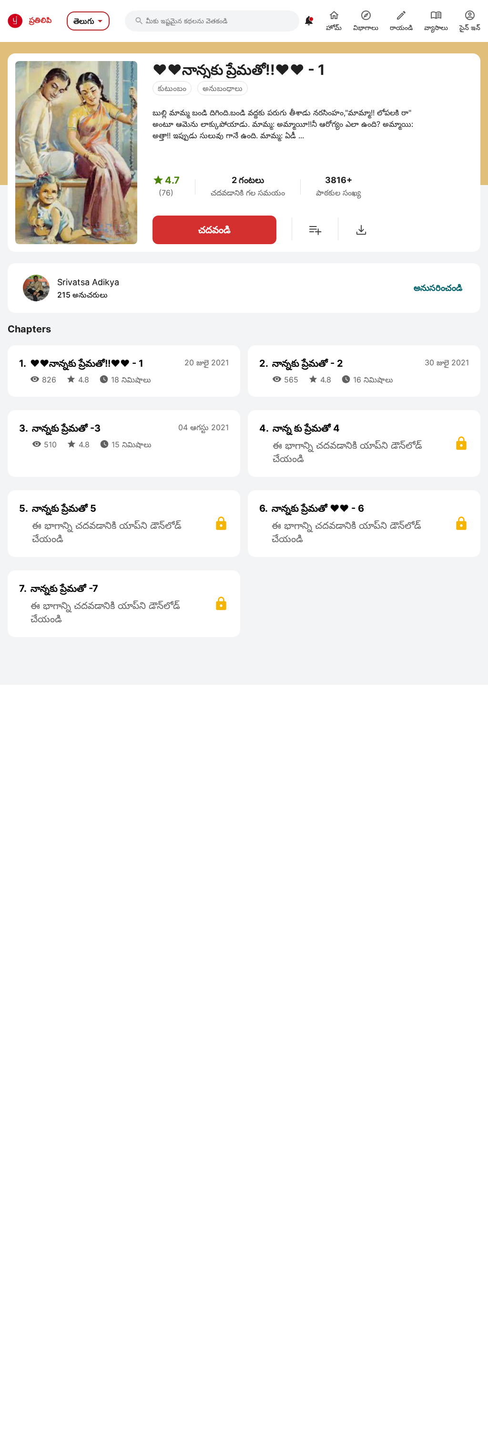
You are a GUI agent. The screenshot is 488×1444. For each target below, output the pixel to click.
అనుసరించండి (438, 288)
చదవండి (214, 230)
